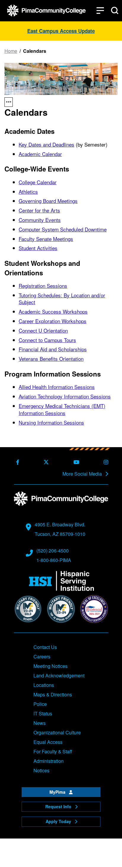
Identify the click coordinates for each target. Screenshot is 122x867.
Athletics (28, 191)
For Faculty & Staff (52, 751)
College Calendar (38, 182)
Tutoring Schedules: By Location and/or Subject (62, 298)
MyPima (58, 792)
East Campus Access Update (61, 30)
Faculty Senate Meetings (46, 238)
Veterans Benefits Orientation (51, 358)
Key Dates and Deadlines (46, 144)
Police (40, 704)
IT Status (42, 713)
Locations (43, 685)
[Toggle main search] (115, 10)
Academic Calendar (40, 154)
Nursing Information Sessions (51, 422)
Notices (41, 770)
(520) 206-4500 (52, 550)
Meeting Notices (50, 666)
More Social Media (82, 474)
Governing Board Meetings (48, 200)
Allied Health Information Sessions (57, 386)
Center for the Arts (39, 210)
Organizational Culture (57, 732)
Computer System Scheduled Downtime (63, 229)
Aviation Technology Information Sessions (65, 396)
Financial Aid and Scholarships (53, 349)
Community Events (40, 219)
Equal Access (47, 742)
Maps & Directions (52, 694)
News (39, 723)
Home (10, 51)
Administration (48, 761)
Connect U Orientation (43, 330)
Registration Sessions (43, 285)
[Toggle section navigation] (8, 102)
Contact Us (45, 647)
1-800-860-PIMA (53, 560)
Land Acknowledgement (58, 675)
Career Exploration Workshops (52, 321)
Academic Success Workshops (53, 311)
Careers (41, 656)
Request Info (59, 806)
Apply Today (59, 821)
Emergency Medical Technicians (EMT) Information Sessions (62, 409)
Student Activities (38, 248)
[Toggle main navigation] (100, 10)
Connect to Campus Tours (47, 340)
